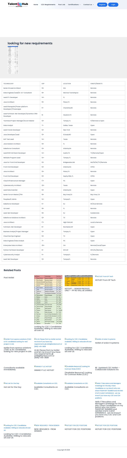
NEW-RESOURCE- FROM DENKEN (45, 430)
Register (102, 5)
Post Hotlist (9, 277)
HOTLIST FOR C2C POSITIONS (78, 429)
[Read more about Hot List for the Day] (11, 383)
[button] (80, 4)
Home (36, 5)
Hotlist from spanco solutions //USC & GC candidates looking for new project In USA (17, 349)
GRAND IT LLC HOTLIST (44, 370)
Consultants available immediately (14, 368)
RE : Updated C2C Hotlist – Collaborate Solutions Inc (107, 368)
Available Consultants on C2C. (46, 388)
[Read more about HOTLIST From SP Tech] (104, 276)
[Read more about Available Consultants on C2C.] (46, 383)
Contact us (87, 5)
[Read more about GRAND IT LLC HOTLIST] (43, 366)
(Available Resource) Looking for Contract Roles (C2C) (78, 373)
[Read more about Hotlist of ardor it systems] (105, 339)
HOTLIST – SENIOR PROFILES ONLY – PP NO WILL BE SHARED (78, 289)
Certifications (73, 5)
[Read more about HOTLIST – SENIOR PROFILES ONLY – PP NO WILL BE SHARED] (79, 281)
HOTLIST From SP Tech (105, 280)
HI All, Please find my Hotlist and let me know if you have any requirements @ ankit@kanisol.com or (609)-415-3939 (47, 354)
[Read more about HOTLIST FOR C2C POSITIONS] (76, 425)
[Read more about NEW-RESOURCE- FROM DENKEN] (46, 425)
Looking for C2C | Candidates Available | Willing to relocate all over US (48, 328)
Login (113, 5)
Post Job (61, 5)
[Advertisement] (63, 23)
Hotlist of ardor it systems (107, 343)
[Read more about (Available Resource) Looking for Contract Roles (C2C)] (79, 368)
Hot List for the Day (12, 387)
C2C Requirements (48, 5)
